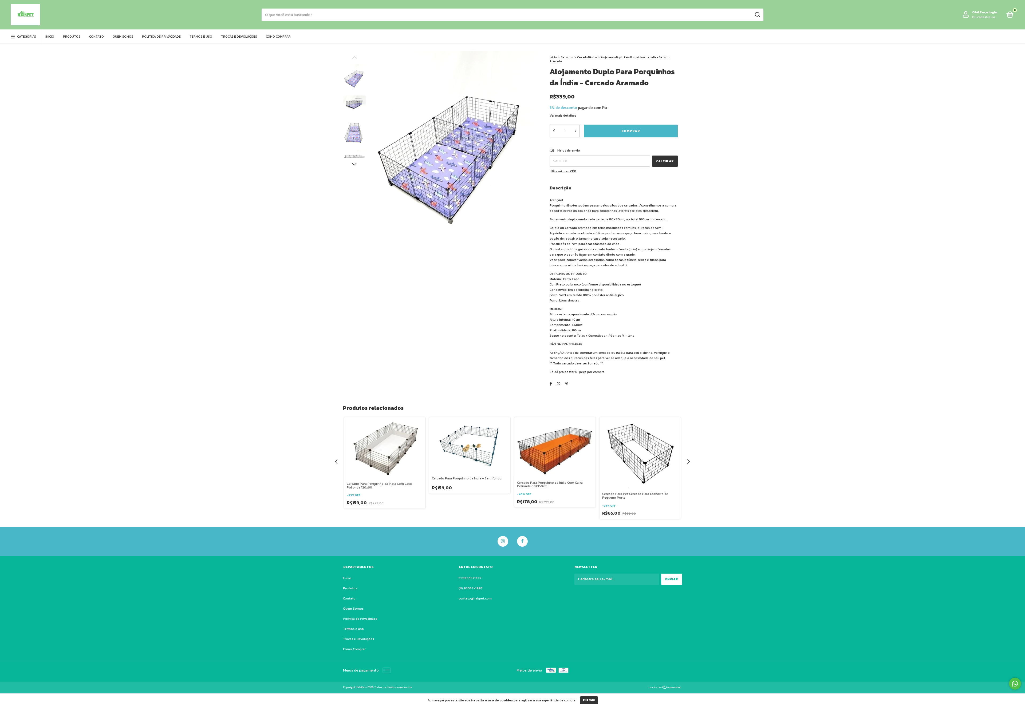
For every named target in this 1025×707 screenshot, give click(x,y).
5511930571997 (470, 578)
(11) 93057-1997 (471, 588)
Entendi (589, 700)
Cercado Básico (587, 57)
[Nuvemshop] (665, 688)
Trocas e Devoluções (239, 36)
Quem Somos (123, 36)
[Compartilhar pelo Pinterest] (566, 384)
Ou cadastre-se (984, 17)
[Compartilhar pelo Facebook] (551, 384)
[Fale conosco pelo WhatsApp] (1015, 684)
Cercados (567, 57)
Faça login (988, 12)
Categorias (26, 36)
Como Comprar (278, 36)
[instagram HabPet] (503, 541)
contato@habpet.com (475, 598)
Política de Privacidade (161, 36)
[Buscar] (757, 14)
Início (49, 36)
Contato (96, 36)
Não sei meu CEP (563, 171)
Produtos (71, 36)
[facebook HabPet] (522, 541)
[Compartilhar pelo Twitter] (559, 384)
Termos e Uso (201, 36)
